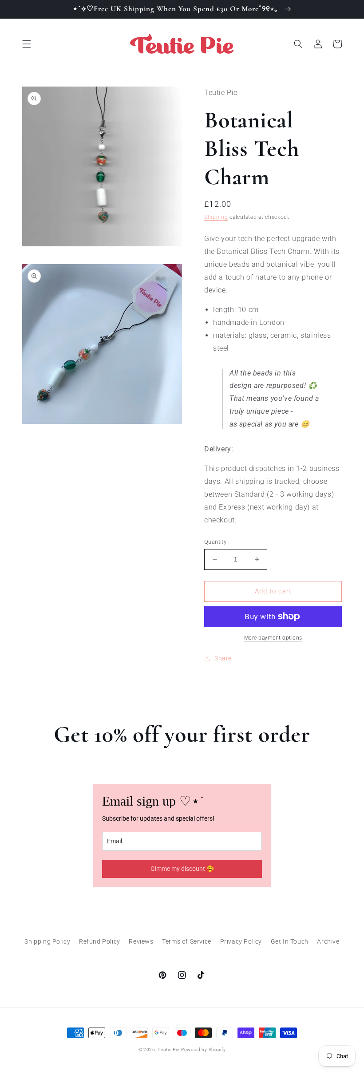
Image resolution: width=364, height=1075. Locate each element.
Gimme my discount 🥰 (182, 868)
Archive (328, 941)
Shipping (216, 217)
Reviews (141, 941)
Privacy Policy (241, 941)
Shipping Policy (47, 941)
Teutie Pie (168, 1049)
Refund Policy (99, 941)
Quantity (215, 541)
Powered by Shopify (203, 1049)
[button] (26, 44)
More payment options (273, 638)
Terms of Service (186, 941)
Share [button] (223, 658)
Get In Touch (290, 941)
